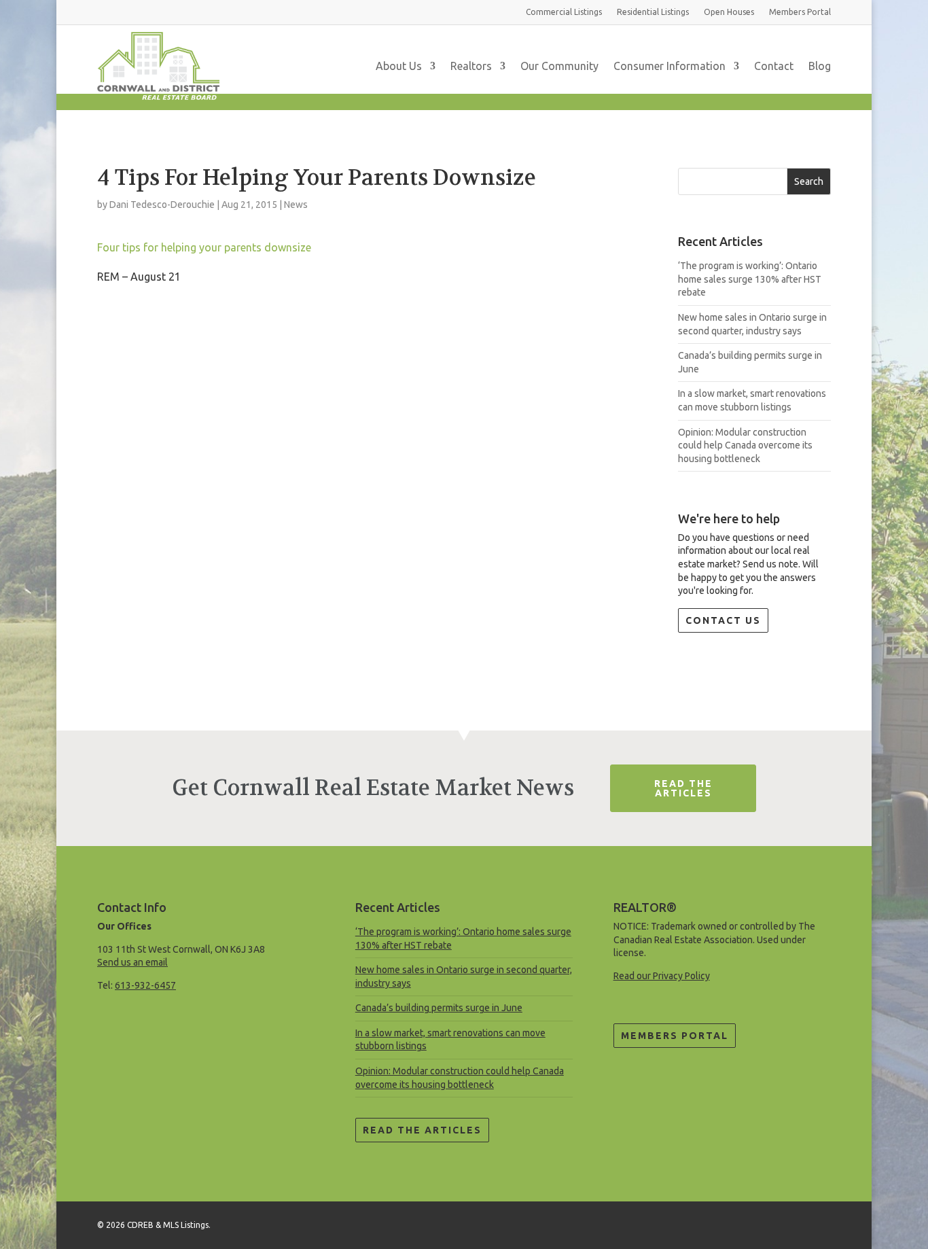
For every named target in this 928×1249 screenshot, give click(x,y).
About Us (399, 66)
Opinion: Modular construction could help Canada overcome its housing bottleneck (745, 445)
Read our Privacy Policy (661, 975)
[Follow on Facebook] (820, 1222)
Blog (819, 66)
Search (808, 181)
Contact (773, 66)
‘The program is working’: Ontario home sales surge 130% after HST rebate (749, 279)
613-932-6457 (145, 985)
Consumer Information (669, 66)
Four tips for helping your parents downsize (204, 247)
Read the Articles (422, 1130)
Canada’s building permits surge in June (438, 1007)
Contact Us (723, 620)
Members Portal (674, 1035)
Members (800, 11)
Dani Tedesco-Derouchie (162, 204)
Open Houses (729, 11)
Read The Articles (683, 788)
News (296, 204)
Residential (653, 11)
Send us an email (132, 962)
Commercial (564, 11)
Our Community (559, 66)
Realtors (471, 66)
